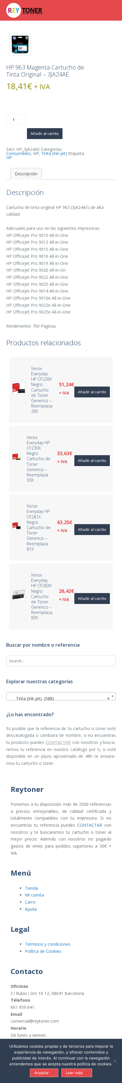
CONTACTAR (58, 742)
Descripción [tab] (26, 173)
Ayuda (31, 909)
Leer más (74, 1072)
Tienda (31, 888)
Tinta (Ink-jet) (54, 153)
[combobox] (61, 696)
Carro (30, 902)
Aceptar (41, 1072)
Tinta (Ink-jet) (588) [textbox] (59, 698)
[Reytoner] (35, 10)
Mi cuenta (34, 895)
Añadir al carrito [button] (92, 391)
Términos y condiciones (47, 944)
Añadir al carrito (44, 133)
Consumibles (18, 153)
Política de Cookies (43, 951)
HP (36, 153)
